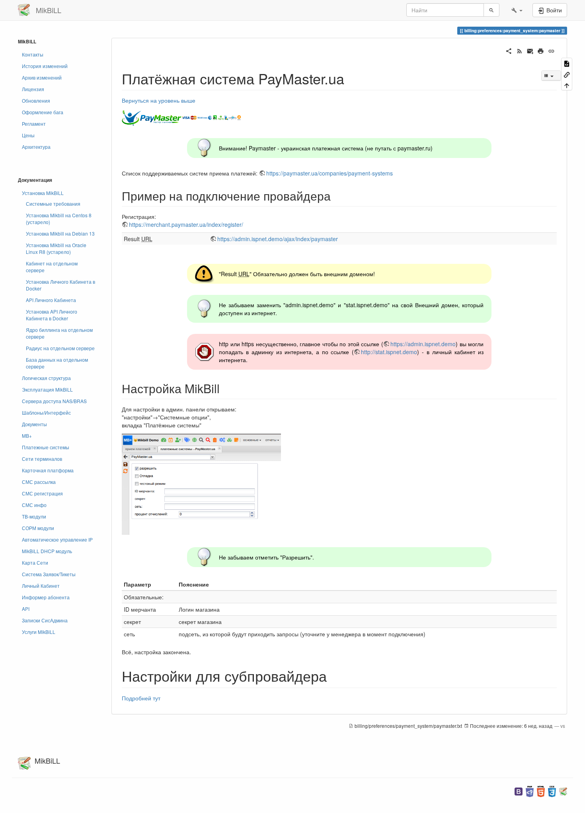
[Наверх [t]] (567, 85)
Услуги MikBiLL (38, 631)
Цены (28, 135)
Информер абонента (46, 597)
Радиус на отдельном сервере (60, 348)
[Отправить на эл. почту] (530, 50)
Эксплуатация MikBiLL (47, 389)
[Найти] (491, 10)
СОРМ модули (38, 527)
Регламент (34, 123)
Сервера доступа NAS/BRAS (54, 401)
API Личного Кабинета (51, 299)
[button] (516, 10)
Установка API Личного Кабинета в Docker (51, 315)
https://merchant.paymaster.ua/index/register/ (186, 224)
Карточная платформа (48, 470)
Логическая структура (46, 377)
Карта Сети (35, 562)
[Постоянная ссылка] (551, 50)
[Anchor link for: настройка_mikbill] (226, 388)
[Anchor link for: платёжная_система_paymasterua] (351, 78)
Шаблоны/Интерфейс (46, 412)
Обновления (36, 100)
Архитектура (36, 146)
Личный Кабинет (41, 585)
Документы (34, 424)
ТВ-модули (34, 516)
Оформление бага (42, 112)
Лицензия (33, 89)
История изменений (45, 65)
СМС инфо (34, 504)
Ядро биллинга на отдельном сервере (59, 333)
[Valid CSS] (552, 790)
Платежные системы (45, 447)
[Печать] (540, 50)
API (25, 608)
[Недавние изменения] (519, 50)
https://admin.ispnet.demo (423, 344)
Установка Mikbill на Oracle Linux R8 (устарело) (56, 248)
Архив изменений (42, 77)
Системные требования (53, 203)
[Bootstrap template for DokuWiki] (519, 790)
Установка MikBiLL (43, 192)
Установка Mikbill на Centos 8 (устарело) (59, 218)
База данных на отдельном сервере (57, 363)
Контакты (32, 54)
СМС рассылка (39, 481)
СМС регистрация (42, 493)
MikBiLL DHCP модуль (47, 551)
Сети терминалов (42, 458)
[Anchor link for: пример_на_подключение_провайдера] (337, 195)
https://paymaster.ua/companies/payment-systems (329, 173)
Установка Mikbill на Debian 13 (60, 233)
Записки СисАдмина (45, 620)
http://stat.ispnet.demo (389, 352)
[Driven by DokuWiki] (563, 790)
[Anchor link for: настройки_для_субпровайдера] (334, 675)
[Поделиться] (508, 50)
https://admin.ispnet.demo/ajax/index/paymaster (277, 239)
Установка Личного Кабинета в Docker (60, 285)
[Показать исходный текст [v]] (567, 63)
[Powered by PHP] (530, 790)
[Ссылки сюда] (567, 74)
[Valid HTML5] (541, 790)
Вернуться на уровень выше (158, 100)
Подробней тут (141, 698)
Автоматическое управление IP (57, 539)
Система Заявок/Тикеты (49, 574)
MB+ (27, 435)
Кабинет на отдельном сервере (52, 266)
